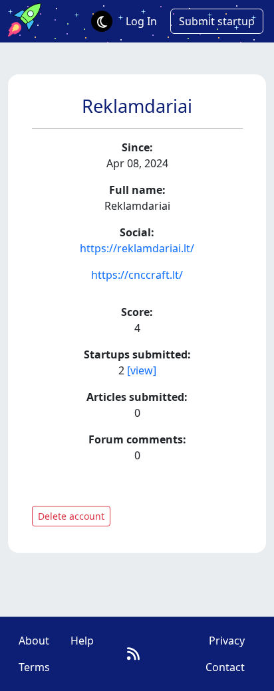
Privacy (227, 640)
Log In (141, 21)
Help (82, 640)
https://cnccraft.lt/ (137, 275)
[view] (141, 370)
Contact (225, 667)
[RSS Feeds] (133, 653)
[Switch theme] (101, 21)
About (34, 640)
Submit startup (217, 21)
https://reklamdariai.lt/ (137, 248)
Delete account (71, 516)
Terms (34, 667)
